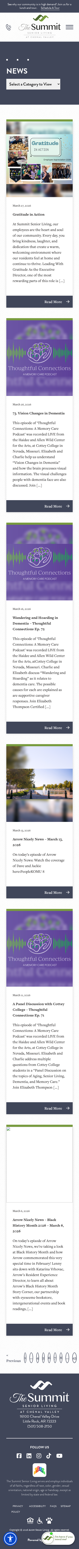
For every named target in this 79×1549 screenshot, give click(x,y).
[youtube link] (59, 1456)
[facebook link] (19, 1456)
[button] (10, 1539)
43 (74, 1357)
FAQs (53, 1506)
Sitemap (66, 1506)
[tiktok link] (48, 1456)
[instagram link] (38, 1456)
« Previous (13, 1358)
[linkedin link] (29, 1456)
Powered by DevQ (40, 1539)
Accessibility (37, 1506)
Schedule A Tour (50, 8)
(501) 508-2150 (39, 1426)
